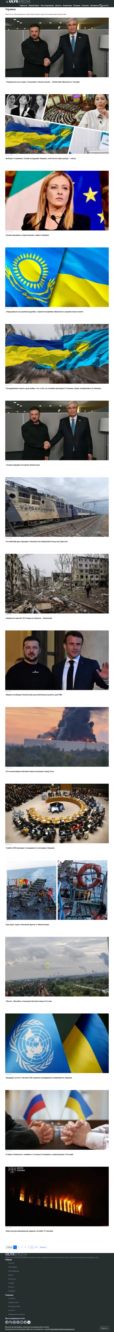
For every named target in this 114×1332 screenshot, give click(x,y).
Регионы (85, 6)
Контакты (11, 1310)
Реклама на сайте (14, 1306)
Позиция (76, 6)
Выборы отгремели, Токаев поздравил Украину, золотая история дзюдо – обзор (41, 158)
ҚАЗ (103, 5)
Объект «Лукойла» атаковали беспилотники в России (29, 1001)
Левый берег (33, 6)
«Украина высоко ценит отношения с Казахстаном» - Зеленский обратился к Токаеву (43, 82)
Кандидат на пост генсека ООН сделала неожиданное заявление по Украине (39, 1078)
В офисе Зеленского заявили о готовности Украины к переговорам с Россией (39, 1154)
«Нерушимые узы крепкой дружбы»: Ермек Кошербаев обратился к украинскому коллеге (44, 312)
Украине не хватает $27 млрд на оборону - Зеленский (29, 618)
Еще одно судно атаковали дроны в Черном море (27, 924)
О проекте (11, 1298)
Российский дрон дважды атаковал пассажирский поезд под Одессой (36, 541)
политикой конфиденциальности (62, 1329)
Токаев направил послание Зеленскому (23, 465)
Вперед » (43, 1247)
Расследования (47, 6)
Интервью (94, 6)
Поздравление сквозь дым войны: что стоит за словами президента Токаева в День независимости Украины (53, 388)
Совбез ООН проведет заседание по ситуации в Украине (30, 848)
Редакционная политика (16, 1314)
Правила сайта (13, 1302)
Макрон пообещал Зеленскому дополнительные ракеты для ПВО (34, 695)
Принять (104, 1328)
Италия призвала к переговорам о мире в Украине (27, 235)
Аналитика (67, 6)
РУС (107, 5)
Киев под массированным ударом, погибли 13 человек (29, 1231)
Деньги (58, 6)
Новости (23, 6)
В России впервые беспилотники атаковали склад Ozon (30, 771)
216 (36, 1247)
